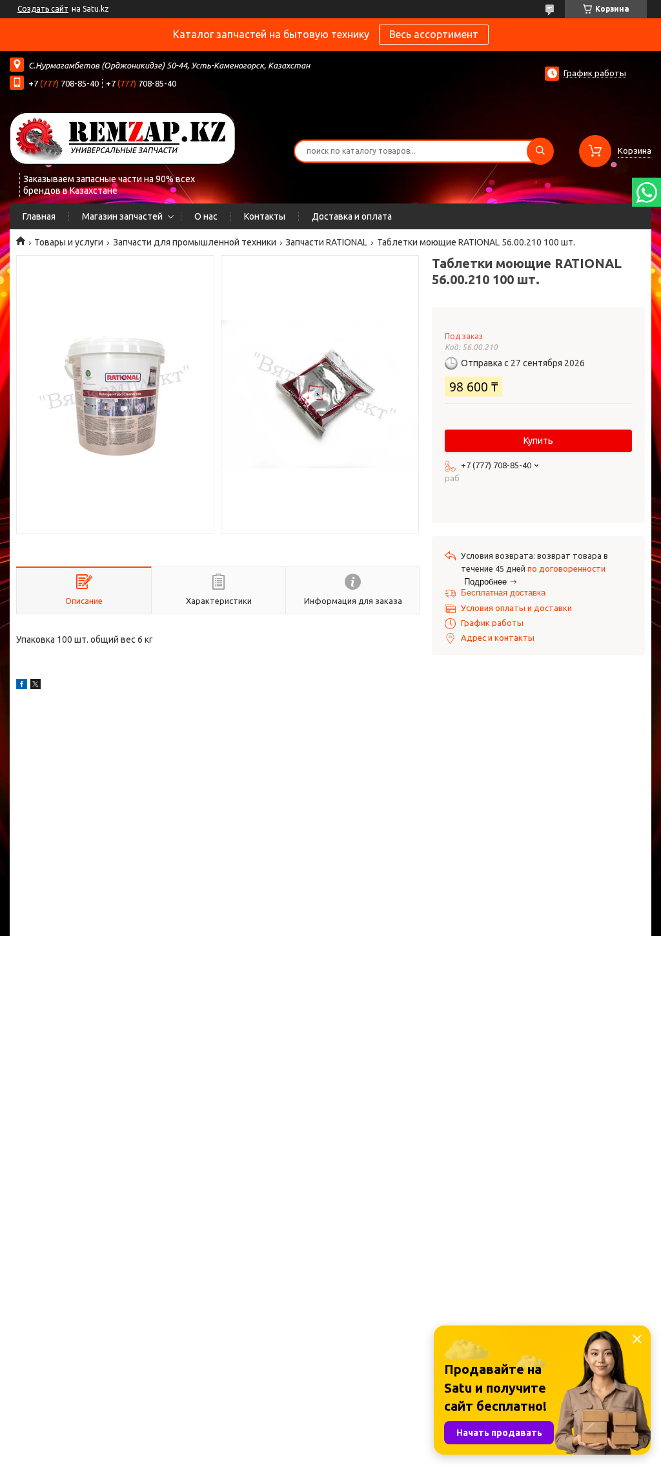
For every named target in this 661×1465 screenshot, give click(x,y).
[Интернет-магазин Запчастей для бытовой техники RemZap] (123, 137)
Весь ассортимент (433, 34)
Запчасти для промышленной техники (194, 242)
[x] (35, 686)
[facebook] (21, 686)
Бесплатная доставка (503, 592)
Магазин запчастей (122, 216)
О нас (206, 216)
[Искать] (540, 151)
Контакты (264, 216)
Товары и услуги (68, 242)
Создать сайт (42, 9)
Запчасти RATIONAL (326, 242)
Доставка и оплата (352, 216)
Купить (538, 440)
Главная (39, 216)
